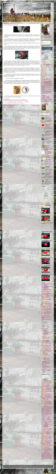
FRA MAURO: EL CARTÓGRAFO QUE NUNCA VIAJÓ (48, 146)
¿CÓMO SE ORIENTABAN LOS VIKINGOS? (47, 64)
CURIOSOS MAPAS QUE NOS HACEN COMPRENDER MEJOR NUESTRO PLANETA (48, 174)
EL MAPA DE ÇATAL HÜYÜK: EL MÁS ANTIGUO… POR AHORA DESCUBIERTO (48, 139)
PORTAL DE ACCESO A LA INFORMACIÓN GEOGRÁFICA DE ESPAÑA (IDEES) (46, 290)
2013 (43, 74)
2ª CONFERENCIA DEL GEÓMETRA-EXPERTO (45, 97)
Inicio (23, 105)
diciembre (44, 62)
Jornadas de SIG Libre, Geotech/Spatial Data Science (46, 342)
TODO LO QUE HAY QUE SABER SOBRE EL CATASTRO (47, 296)
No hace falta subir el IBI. (45, 315)
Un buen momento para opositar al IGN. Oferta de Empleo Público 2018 (46, 363)
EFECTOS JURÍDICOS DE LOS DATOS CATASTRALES (46, 291)
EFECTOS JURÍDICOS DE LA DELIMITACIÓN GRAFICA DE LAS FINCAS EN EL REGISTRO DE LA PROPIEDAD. (47, 293)
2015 (43, 72)
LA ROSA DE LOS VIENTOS (48, 179)
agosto (44, 63)
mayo (44, 66)
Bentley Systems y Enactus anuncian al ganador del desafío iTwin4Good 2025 (46, 338)
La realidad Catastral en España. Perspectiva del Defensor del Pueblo (47, 319)
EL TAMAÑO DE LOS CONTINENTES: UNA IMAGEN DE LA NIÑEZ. (48, 131)
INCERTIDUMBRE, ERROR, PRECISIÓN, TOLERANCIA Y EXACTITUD (48, 125)
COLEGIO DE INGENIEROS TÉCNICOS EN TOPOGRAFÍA (46, 299)
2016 (43, 71)
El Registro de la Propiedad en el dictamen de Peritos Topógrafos (47, 306)
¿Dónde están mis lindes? (46, 316)
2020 (43, 60)
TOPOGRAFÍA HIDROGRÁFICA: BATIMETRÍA (47, 167)
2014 (43, 73)
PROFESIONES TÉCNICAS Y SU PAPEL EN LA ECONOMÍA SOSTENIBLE (47, 284)
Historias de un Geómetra (46, 369)
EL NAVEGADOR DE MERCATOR (14, 5)
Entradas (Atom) (10, 107)
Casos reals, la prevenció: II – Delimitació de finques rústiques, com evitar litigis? (46, 367)
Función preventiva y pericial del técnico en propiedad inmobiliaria (46, 371)
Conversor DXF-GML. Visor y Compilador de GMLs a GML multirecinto (46, 79)
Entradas (44, 375)
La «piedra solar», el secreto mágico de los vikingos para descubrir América (16, 100)
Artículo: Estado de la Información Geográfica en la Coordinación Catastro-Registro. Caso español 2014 (47, 303)
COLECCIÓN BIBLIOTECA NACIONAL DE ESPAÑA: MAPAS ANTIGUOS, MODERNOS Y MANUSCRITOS (47, 287)
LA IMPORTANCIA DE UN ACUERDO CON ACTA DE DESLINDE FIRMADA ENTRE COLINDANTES (48, 152)
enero (44, 67)
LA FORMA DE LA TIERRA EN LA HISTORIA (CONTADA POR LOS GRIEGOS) (48, 118)
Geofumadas (44, 336)
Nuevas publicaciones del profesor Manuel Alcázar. (46, 358)
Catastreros (44, 357)
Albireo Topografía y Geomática (45, 330)
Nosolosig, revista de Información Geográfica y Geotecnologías (46, 341)
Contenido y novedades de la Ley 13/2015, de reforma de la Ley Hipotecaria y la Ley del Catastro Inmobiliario (47, 85)
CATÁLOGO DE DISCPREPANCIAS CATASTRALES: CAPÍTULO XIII (46, 354)
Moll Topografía (44, 365)
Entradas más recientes (9, 105)
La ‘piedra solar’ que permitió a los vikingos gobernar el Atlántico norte (15, 99)
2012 (43, 75)
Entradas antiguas (36, 105)
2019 (43, 61)
